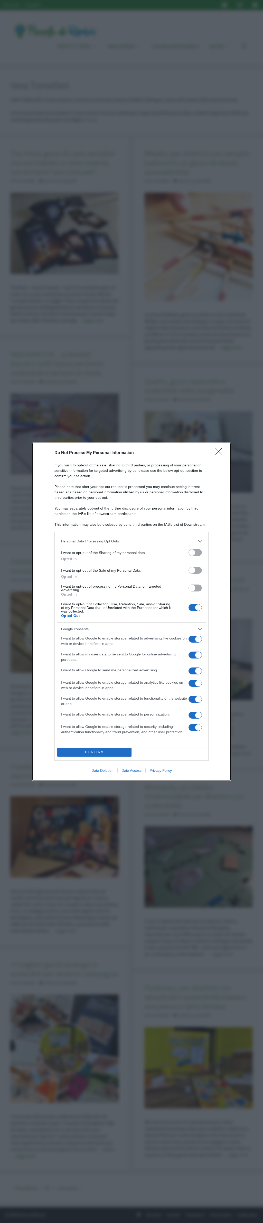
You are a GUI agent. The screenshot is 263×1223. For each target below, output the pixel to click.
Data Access (131, 770)
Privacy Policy (160, 770)
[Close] (220, 453)
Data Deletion (102, 770)
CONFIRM (94, 752)
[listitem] (131, 541)
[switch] (195, 552)
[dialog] (131, 611)
